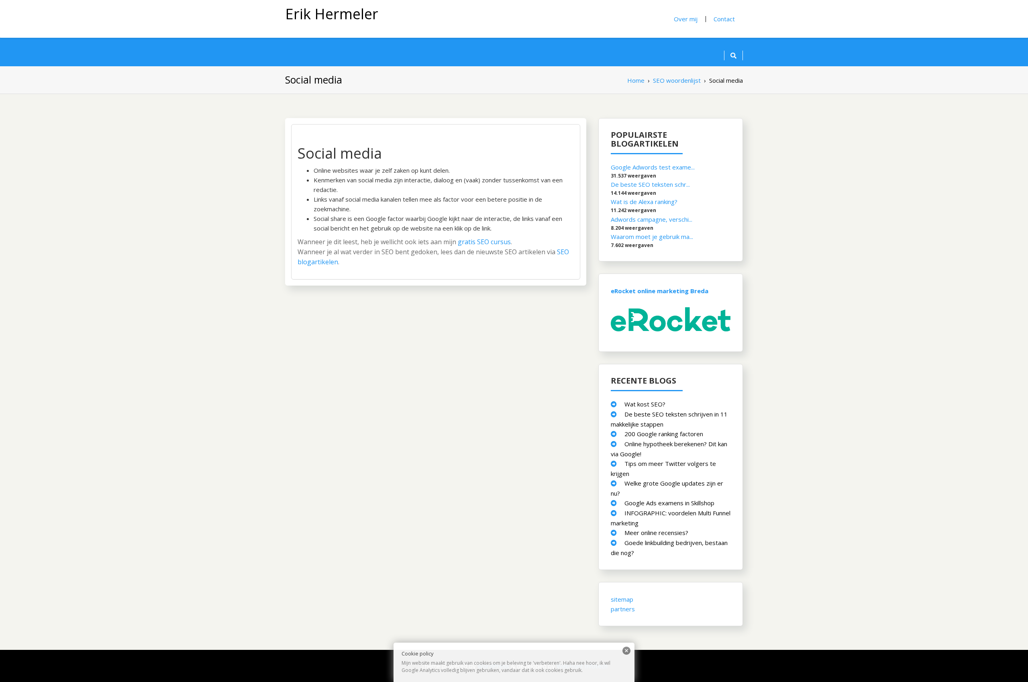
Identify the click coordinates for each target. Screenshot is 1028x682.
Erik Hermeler (331, 14)
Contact (724, 19)
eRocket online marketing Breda (659, 290)
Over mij (686, 19)
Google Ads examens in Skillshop (669, 502)
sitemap (622, 599)
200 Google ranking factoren (663, 433)
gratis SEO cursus (484, 241)
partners (623, 608)
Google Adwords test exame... (653, 167)
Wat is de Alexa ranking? (644, 202)
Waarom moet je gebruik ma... (652, 236)
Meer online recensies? (656, 532)
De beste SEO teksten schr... (650, 184)
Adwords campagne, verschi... (651, 219)
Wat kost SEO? (644, 404)
